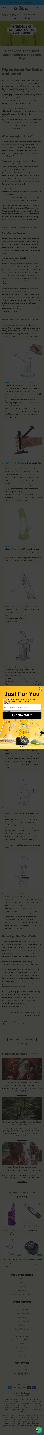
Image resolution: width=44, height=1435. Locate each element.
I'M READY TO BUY (22, 715)
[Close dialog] (41, 688)
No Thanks (22, 746)
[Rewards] (39, 1430)
